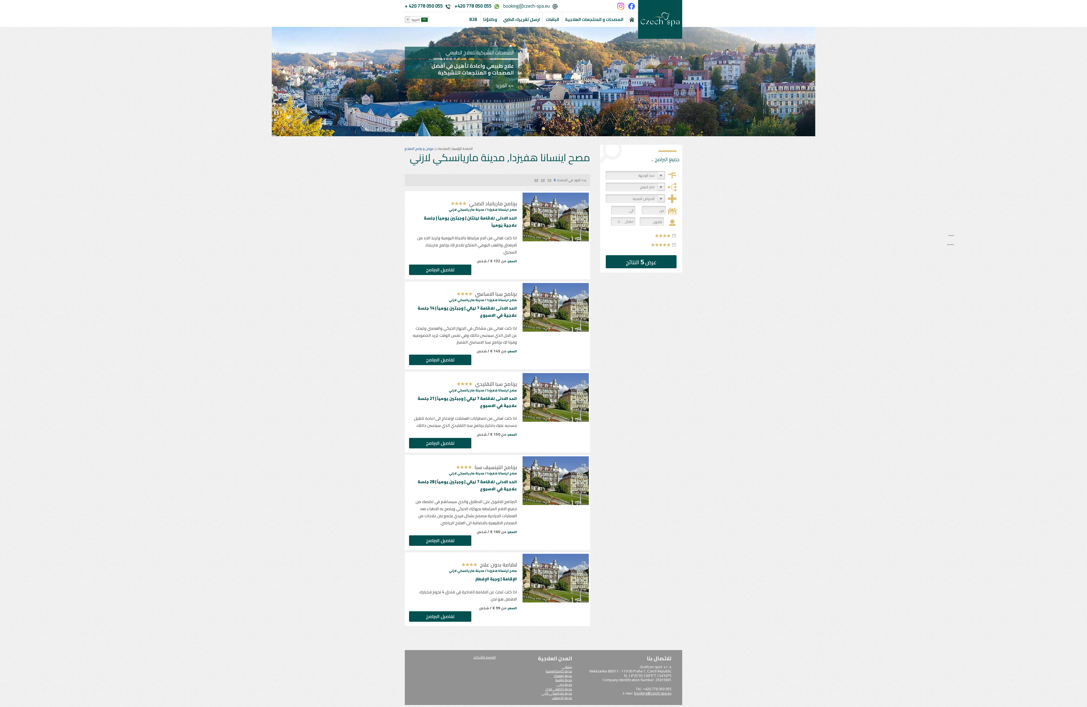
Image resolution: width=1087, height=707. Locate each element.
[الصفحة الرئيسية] (632, 19)
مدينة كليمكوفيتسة (559, 671)
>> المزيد (505, 85)
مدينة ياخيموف (562, 698)
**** (663, 235)
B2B (473, 19)
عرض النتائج (641, 261)
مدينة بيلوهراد (563, 675)
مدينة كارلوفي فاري (558, 689)
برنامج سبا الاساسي (496, 294)
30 (536, 180)
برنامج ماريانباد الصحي (493, 203)
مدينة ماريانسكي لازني (557, 693)
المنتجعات (443, 148)
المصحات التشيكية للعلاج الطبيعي (480, 52)
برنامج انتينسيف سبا (495, 467)
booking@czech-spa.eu (526, 5)
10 (549, 180)
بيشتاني (567, 667)
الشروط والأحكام (485, 657)
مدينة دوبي (564, 684)
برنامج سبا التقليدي (496, 384)
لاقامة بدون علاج (498, 564)
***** (661, 244)
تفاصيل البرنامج (440, 269)
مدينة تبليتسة (563, 680)
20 (543, 180)
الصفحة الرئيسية (462, 148)
